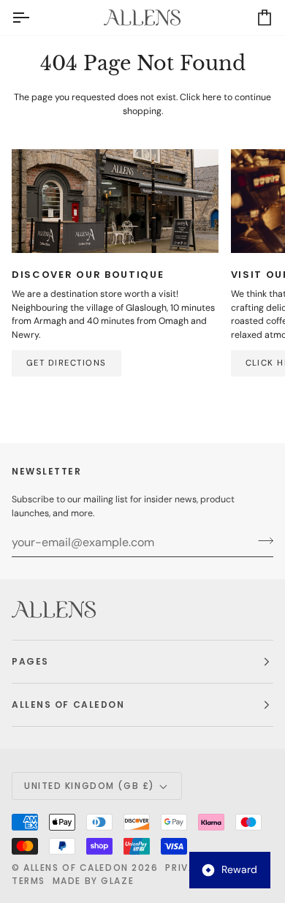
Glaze (117, 880)
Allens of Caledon (76, 867)
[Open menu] (34, 17)
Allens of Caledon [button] (68, 704)
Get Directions (66, 363)
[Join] (261, 540)
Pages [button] (30, 661)
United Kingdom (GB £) (89, 785)
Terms (28, 880)
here (211, 97)
